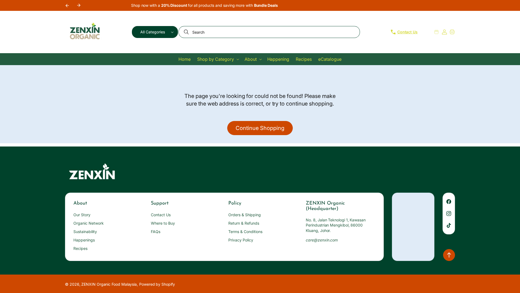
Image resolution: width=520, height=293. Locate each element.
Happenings (84, 240)
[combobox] (269, 32)
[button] (155, 32)
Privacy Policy (240, 240)
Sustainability (85, 231)
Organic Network (88, 223)
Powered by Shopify (157, 284)
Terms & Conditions (245, 231)
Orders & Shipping (244, 214)
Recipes (80, 248)
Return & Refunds (243, 223)
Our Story (81, 214)
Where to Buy (163, 223)
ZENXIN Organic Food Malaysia (109, 284)
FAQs (155, 231)
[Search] (186, 32)
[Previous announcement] (67, 5)
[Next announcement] (79, 5)
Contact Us (161, 214)
